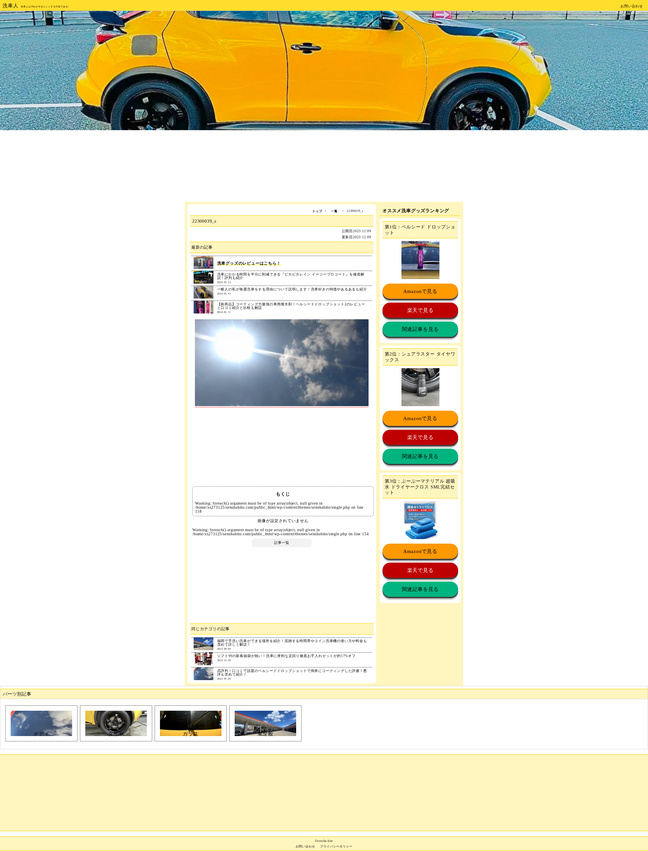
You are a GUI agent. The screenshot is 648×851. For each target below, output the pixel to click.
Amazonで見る (420, 291)
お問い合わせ (631, 6)
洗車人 (10, 5)
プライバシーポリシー (336, 846)
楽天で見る (420, 310)
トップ (317, 211)
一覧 (334, 211)
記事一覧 (281, 543)
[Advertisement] (324, 166)
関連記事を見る (420, 329)
